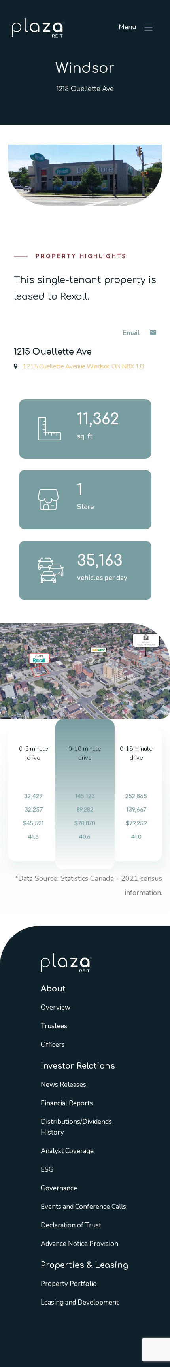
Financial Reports (67, 1103)
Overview (55, 1007)
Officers (53, 1044)
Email (132, 333)
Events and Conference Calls (83, 1206)
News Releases (63, 1084)
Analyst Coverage (67, 1151)
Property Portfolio (69, 1283)
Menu (128, 27)
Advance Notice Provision (79, 1243)
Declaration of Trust (71, 1225)
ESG (47, 1169)
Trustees (54, 1026)
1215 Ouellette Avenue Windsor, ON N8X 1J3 (83, 366)
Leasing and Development (80, 1302)
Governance (59, 1188)
